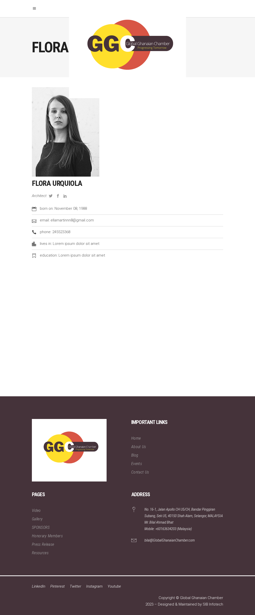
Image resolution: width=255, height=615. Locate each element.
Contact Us (140, 472)
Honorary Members (47, 536)
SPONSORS (41, 527)
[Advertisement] (127, 332)
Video (36, 510)
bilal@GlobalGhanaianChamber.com (169, 540)
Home (136, 438)
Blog (134, 455)
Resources (40, 552)
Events (136, 463)
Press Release (43, 544)
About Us (138, 446)
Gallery (37, 519)
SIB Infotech (213, 604)
